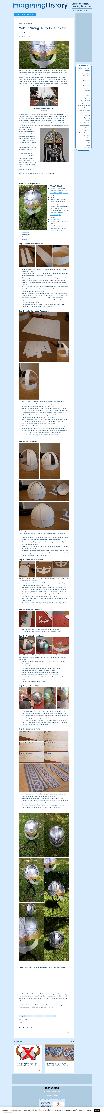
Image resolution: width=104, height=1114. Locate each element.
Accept (97, 1110)
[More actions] (68, 23)
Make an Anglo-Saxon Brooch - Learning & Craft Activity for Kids (57, 1064)
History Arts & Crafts (24, 1019)
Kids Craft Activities (50, 1016)
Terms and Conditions (48, 1096)
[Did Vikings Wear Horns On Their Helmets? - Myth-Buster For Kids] (28, 1053)
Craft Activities (38, 1016)
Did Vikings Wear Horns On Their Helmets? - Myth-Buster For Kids (26, 1064)
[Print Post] (31, 1027)
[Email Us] (57, 1088)
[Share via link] (27, 1027)
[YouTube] (49, 1088)
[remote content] (24, 978)
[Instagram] (52, 1088)
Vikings (21, 1016)
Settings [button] (81, 1110)
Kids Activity (29, 1016)
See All (72, 1041)
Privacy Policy (8, 1112)
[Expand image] (27, 256)
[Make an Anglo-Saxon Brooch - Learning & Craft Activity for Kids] (59, 1053)
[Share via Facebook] (19, 1027)
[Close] (102, 1110)
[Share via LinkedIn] (23, 1027)
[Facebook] (54, 1088)
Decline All (88, 1110)
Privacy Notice (57, 1096)
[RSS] (46, 1088)
